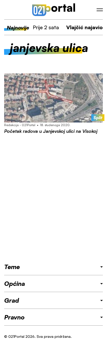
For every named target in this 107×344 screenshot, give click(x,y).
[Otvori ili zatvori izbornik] (100, 10)
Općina (14, 283)
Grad (11, 300)
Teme (12, 267)
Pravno (14, 317)
